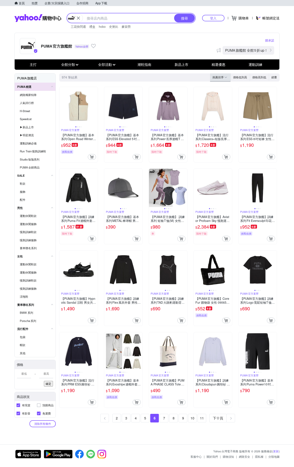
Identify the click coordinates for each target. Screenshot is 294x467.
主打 (33, 64)
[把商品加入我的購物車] (92, 157)
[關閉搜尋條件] (78, 18)
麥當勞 (126, 26)
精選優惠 (218, 64)
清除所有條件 (42, 424)
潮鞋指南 (144, 64)
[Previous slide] (62, 106)
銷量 (274, 77)
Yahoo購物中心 (37, 18)
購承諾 (269, 40)
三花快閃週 (78, 26)
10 (192, 418)
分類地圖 (274, 457)
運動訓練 (255, 64)
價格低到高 (240, 77)
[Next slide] (95, 106)
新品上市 (181, 64)
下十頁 (218, 418)
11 (202, 418)
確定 (48, 384)
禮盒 (92, 26)
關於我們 (212, 457)
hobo (102, 26)
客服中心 (196, 457)
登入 (213, 18)
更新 (276, 451)
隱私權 (259, 457)
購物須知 (228, 457)
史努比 (113, 26)
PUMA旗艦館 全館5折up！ (246, 50)
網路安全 (244, 457)
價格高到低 (259, 77)
